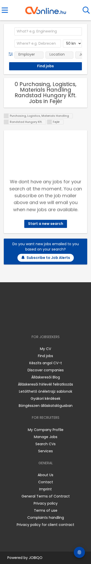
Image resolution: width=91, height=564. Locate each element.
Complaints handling (45, 517)
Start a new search (45, 223)
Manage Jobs (45, 436)
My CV (45, 348)
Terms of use (45, 510)
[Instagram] (42, 322)
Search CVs (45, 443)
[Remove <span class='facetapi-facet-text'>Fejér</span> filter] (49, 122)
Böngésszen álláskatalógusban (46, 405)
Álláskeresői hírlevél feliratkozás (45, 384)
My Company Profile (45, 429)
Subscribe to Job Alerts (48, 257)
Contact (45, 482)
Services (45, 451)
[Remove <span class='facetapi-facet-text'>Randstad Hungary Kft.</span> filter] (6, 122)
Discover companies (46, 370)
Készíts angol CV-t (45, 363)
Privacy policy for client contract (45, 524)
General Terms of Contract (45, 496)
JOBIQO (35, 557)
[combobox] (48, 31)
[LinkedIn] (50, 322)
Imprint (45, 489)
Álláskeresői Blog (45, 377)
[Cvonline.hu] (45, 8)
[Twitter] (58, 322)
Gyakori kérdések (45, 398)
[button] (11, 54)
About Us (45, 474)
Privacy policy (46, 503)
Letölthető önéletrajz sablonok (45, 391)
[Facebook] (34, 322)
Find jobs (45, 355)
